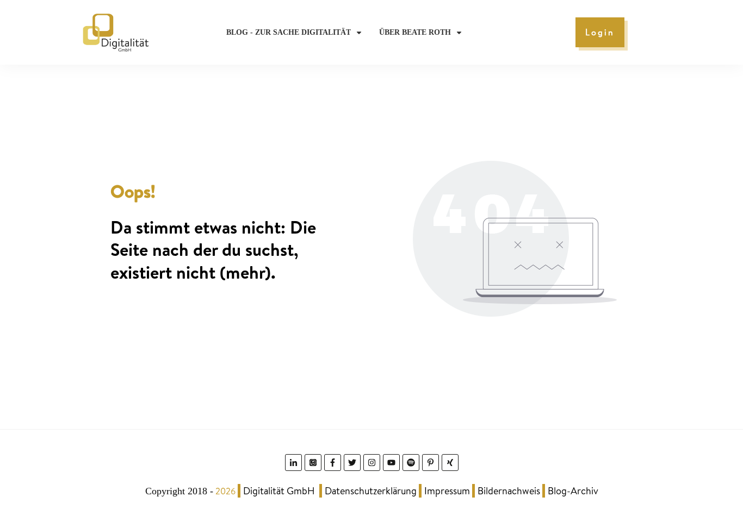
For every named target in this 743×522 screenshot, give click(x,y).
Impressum (447, 491)
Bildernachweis (509, 491)
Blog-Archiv (573, 491)
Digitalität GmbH (279, 491)
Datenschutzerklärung (371, 491)
